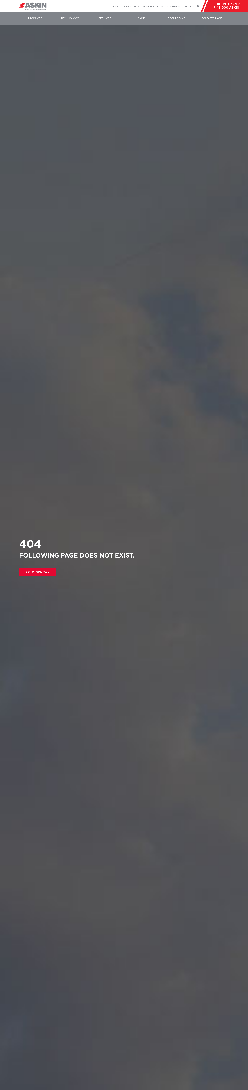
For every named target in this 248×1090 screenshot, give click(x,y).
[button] (37, 572)
